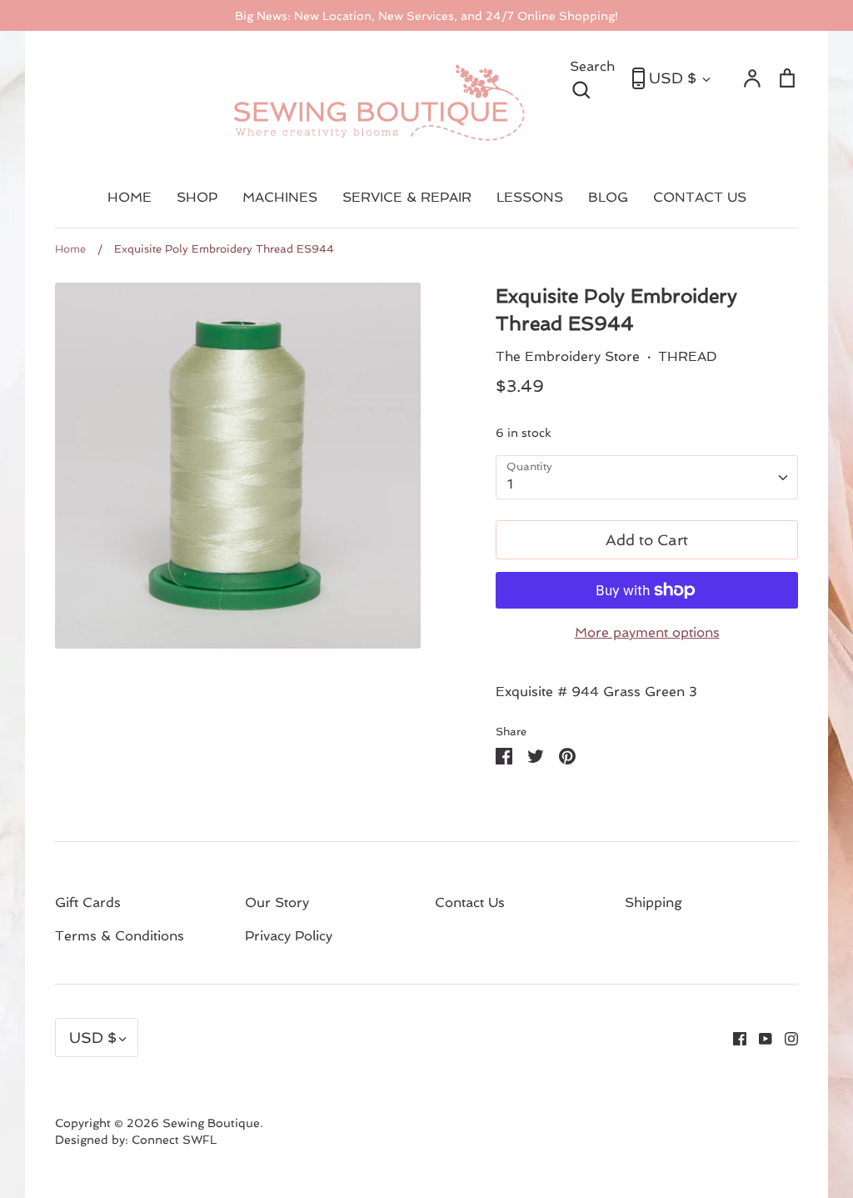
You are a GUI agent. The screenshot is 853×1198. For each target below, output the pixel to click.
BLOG (608, 197)
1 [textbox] (510, 484)
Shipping (653, 902)
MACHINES (279, 197)
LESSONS (529, 197)
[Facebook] (733, 1037)
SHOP (197, 197)
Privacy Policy (288, 936)
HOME (129, 197)
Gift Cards (88, 902)
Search (592, 76)
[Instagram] (785, 1037)
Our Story (277, 902)
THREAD (687, 356)
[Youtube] (759, 1037)
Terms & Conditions (119, 936)
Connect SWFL (174, 1139)
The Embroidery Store (568, 356)
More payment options (647, 632)
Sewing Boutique (211, 1123)
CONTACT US (699, 197)
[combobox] (647, 477)
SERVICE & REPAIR (406, 197)
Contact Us (470, 902)
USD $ (672, 78)
